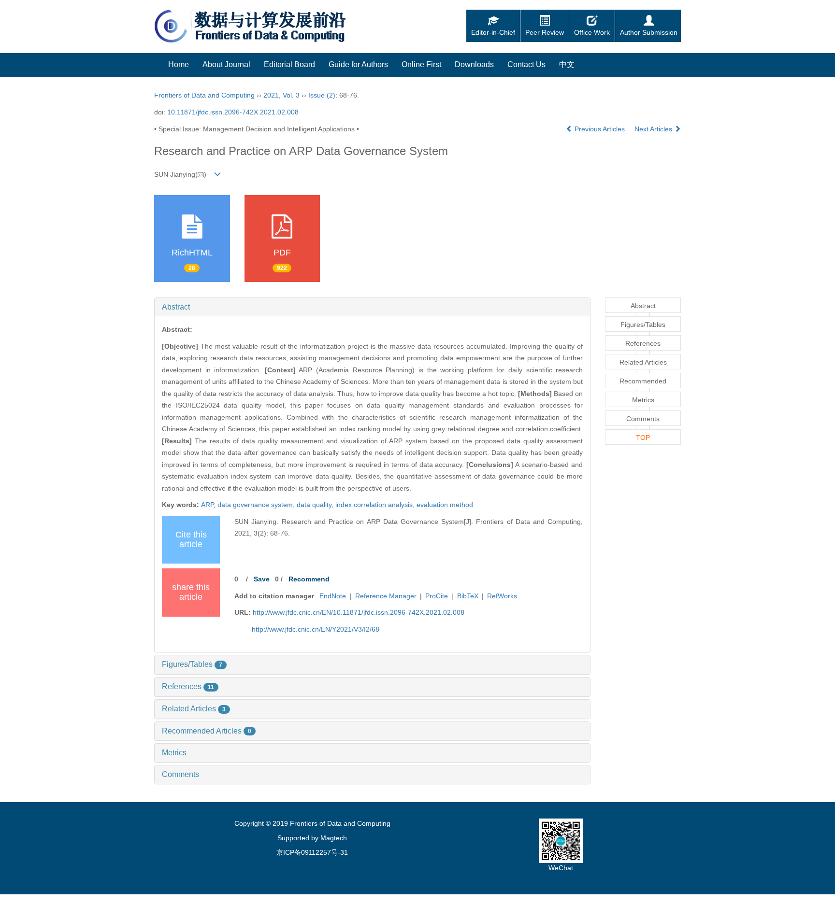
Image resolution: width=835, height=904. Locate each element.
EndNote (332, 596)
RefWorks (502, 596)
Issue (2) (321, 95)
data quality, (316, 504)
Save (262, 579)
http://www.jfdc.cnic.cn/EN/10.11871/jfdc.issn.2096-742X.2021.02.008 (358, 612)
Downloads (474, 64)
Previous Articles (600, 129)
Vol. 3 (291, 95)
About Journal (226, 64)
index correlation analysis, (376, 504)
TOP (643, 437)
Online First (421, 64)
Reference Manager (386, 596)
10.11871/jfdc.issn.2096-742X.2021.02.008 (233, 112)
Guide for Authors (358, 64)
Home (178, 64)
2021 (271, 95)
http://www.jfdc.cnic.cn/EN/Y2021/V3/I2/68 (315, 629)
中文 (567, 64)
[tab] (372, 307)
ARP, (209, 504)
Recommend (309, 579)
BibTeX (467, 596)
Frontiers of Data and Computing (204, 95)
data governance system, (257, 504)
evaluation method (445, 504)
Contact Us (526, 64)
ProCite (436, 596)
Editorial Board (289, 64)
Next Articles (654, 129)
